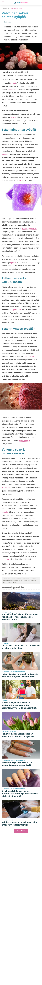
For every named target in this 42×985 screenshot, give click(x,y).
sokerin (5, 512)
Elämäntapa (6, 612)
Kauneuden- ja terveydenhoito (13, 672)
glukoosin (16, 310)
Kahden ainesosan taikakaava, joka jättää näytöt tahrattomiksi (19, 823)
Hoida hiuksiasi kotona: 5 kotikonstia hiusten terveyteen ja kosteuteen (20, 675)
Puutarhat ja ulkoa (9, 731)
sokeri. (14, 117)
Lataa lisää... (21, 831)
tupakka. (5, 154)
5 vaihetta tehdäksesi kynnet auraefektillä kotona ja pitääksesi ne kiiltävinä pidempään (20, 793)
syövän (21, 180)
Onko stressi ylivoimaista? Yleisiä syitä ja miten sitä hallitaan (21, 646)
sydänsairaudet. (29, 228)
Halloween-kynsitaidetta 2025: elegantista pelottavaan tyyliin (17, 763)
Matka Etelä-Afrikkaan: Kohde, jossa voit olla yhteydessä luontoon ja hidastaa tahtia (20, 617)
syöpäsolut (29, 356)
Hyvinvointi (5, 8)
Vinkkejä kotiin (7, 820)
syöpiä (13, 83)
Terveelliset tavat (16, 8)
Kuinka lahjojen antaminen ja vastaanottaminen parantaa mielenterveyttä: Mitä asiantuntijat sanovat (19, 705)
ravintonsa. (12, 89)
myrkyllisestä (24, 440)
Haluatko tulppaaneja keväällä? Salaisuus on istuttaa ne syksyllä (18, 735)
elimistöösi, (6, 488)
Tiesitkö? (5, 700)
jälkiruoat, (6, 559)
